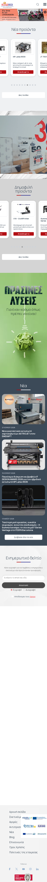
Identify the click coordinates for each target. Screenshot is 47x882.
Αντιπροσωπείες (19, 827)
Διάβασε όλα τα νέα (23, 537)
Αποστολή (23, 585)
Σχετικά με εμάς (18, 817)
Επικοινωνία (16, 842)
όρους (33, 596)
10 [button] (35, 85)
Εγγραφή (17, 589)
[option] (23, 15)
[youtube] (23, 869)
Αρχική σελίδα (17, 812)
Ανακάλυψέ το (23, 72)
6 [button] (5, 34)
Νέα (11, 832)
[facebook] (9, 869)
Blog (11, 837)
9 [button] (32, 85)
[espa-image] (34, 818)
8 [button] (30, 85)
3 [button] (5, 11)
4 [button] (5, 18)
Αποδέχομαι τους (25, 596)
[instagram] (30, 869)
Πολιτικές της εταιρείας (23, 852)
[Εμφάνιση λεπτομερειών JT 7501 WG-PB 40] (23, 47)
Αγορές (13, 822)
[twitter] (16, 869)
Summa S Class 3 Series (13, 220)
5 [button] (5, 26)
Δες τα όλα (23, 95)
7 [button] (27, 85)
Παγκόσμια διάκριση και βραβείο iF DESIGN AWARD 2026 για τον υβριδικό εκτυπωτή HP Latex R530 (21, 479)
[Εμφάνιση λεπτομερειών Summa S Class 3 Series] (15, 209)
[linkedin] (37, 869)
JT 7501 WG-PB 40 (21, 57)
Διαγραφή (31, 589)
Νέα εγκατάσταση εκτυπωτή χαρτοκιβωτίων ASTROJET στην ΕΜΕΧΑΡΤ (18, 434)
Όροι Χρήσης (17, 847)
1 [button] (11, 85)
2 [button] (14, 85)
